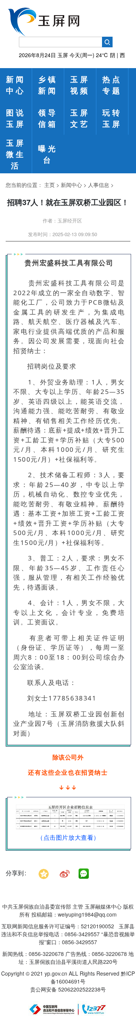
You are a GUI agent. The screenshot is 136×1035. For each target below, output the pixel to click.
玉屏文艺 (80, 118)
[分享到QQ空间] (44, 872)
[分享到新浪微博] (65, 872)
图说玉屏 (16, 118)
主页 (49, 184)
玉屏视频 (80, 84)
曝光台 (48, 154)
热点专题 (112, 84)
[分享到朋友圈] (84, 873)
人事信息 (98, 184)
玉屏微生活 (16, 154)
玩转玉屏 (112, 118)
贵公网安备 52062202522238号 (68, 989)
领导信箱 (48, 118)
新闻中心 (16, 84)
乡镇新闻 (48, 84)
